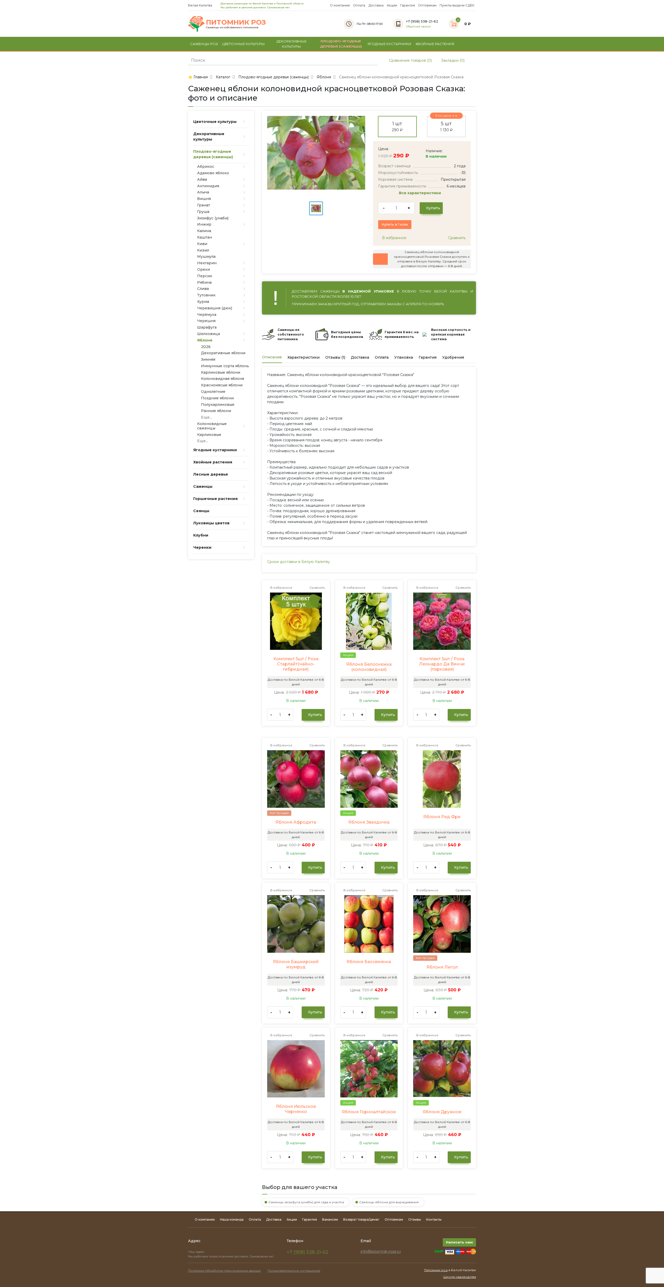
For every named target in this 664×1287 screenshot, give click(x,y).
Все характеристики (420, 193)
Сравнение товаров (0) (410, 60)
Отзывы (414, 1219)
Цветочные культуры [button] (243, 44)
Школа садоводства (459, 1277)
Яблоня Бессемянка (369, 961)
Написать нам (459, 1242)
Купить (432, 208)
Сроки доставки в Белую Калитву (298, 561)
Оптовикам (427, 5)
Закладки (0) (452, 60)
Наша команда (232, 1219)
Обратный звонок (418, 26)
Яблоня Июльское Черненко (296, 1109)
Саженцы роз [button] (204, 44)
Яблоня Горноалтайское (369, 1111)
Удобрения (453, 357)
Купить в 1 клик (395, 224)
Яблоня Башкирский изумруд (296, 964)
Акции (392, 5)
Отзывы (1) (335, 357)
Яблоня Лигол (442, 967)
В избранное (393, 237)
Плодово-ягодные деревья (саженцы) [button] (341, 43)
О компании (340, 5)
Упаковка (403, 357)
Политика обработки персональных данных (224, 1270)
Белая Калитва (200, 5)
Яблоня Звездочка (369, 822)
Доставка (376, 5)
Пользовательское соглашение (294, 1270)
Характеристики (303, 357)
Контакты (433, 1219)
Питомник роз (436, 1270)
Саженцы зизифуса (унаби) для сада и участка (306, 1202)
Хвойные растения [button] (435, 44)
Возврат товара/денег (361, 1219)
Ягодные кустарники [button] (389, 44)
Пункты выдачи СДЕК (457, 5)
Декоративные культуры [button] (291, 43)
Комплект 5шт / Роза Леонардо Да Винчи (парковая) (442, 664)
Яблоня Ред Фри (442, 816)
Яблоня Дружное (442, 1111)
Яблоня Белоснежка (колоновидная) (369, 667)
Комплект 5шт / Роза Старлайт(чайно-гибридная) (296, 664)
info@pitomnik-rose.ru (381, 1251)
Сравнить (456, 237)
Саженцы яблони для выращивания (389, 1202)
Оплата (359, 5)
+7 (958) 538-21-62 (307, 1252)
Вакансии (330, 1219)
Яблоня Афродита (295, 822)
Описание (272, 357)
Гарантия (407, 5)
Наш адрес (196, 1252)
